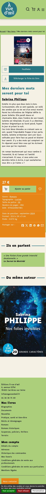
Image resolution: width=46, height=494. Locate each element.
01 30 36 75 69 (8, 398)
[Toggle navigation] (42, 9)
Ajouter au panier (22, 189)
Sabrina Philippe (14, 99)
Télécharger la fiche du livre (26, 79)
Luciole (18, 200)
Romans (13, 197)
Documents (6, 410)
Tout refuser (23, 491)
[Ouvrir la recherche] (27, 9)
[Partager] (22, 225)
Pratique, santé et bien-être (14, 418)
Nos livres (11, 31)
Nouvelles (5, 414)
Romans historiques (10, 428)
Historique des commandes (13, 453)
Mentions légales (9, 470)
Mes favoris (6, 457)
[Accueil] (9, 9)
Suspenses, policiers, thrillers (14, 432)
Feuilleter (26, 69)
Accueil (3, 31)
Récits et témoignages (11, 421)
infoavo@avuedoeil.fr (10, 394)
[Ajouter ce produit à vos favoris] (40, 189)
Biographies (6, 407)
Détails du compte (9, 446)
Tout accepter (9, 491)
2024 (32, 214)
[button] (28, 40)
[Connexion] (38, 9)
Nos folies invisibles (21, 315)
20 (19, 202)
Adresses (5, 450)
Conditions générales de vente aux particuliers (22, 467)
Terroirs (4, 436)
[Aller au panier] (33, 9)
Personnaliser (38, 491)
